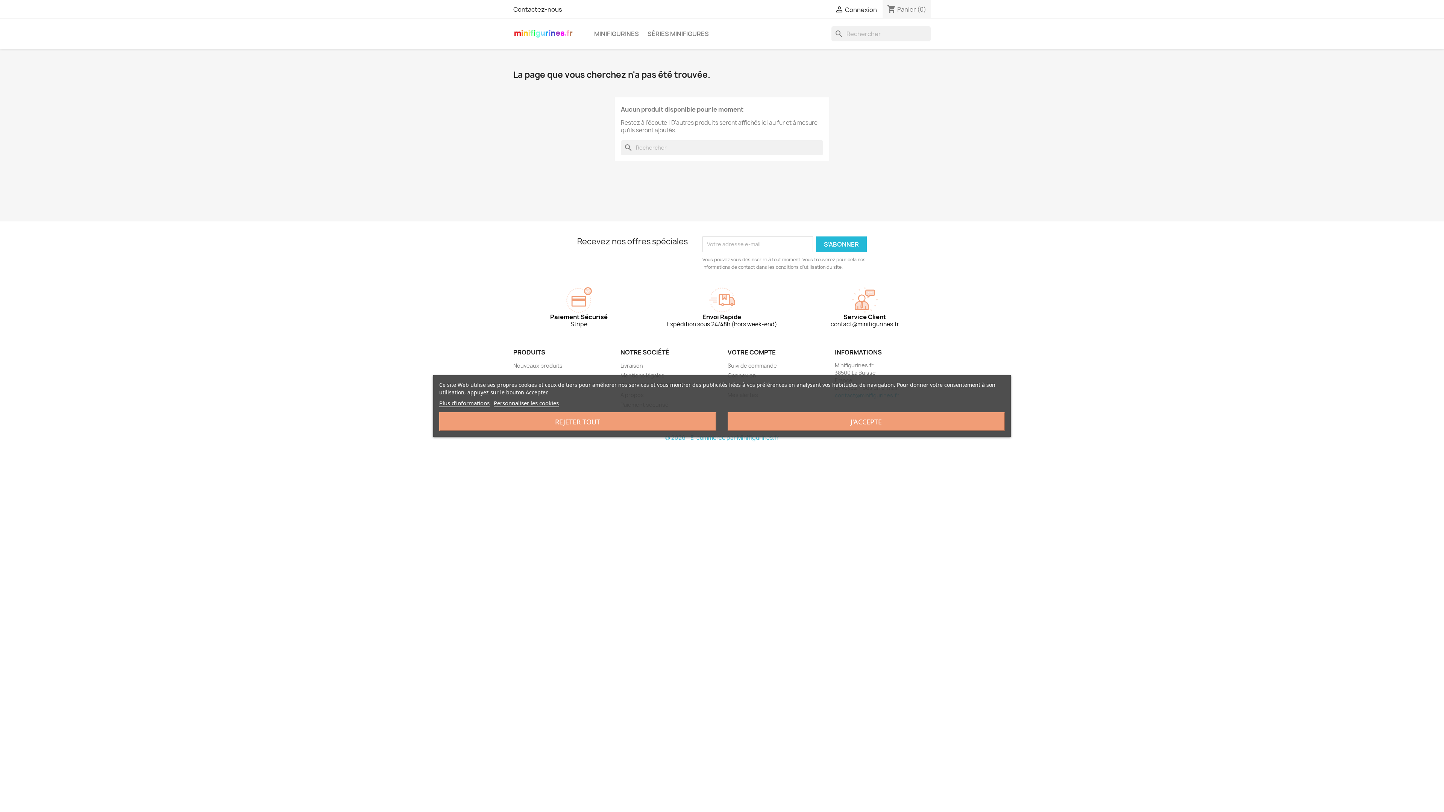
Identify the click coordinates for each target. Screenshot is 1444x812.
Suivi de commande (752, 365)
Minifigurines (616, 34)
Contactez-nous (537, 9)
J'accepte (866, 421)
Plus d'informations (464, 403)
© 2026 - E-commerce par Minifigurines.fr (722, 438)
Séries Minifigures (678, 34)
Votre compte (752, 352)
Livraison (631, 365)
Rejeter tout (577, 421)
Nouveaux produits (538, 365)
